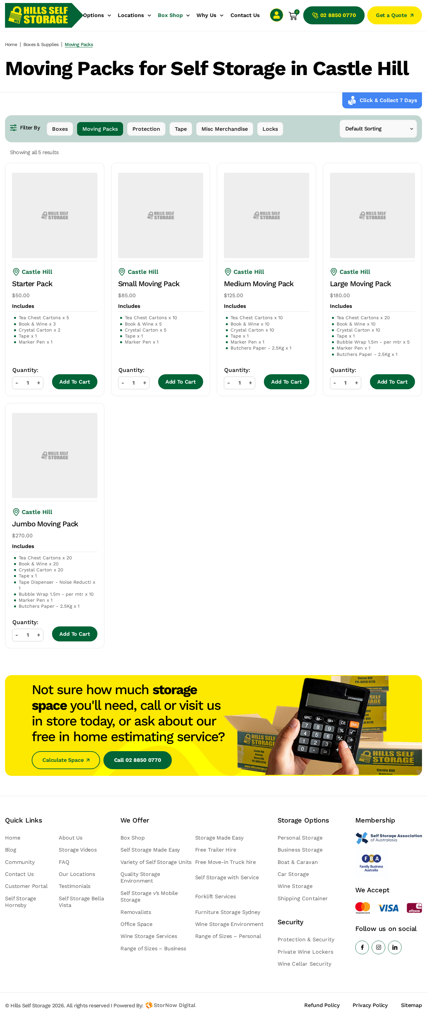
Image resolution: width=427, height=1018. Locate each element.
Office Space (136, 924)
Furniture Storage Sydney (227, 912)
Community (20, 862)
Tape (181, 129)
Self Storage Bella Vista (81, 901)
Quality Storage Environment (140, 877)
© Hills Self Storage (27, 1005)
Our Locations (77, 874)
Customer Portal (26, 886)
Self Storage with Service (227, 877)
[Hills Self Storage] (38, 15)
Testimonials (74, 886)
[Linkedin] (395, 947)
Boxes (60, 129)
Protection (146, 129)
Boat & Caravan (298, 862)
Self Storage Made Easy (150, 850)
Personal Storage (300, 838)
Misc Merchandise (224, 129)
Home (11, 44)
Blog (10, 850)
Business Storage (300, 850)
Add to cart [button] (74, 382)
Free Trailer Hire (215, 850)
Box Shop (170, 15)
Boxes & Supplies (40, 44)
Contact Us (245, 15)
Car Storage (293, 874)
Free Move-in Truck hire (225, 862)
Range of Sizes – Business (153, 948)
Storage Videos (78, 850)
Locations (131, 15)
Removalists (135, 912)
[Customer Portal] (276, 15)
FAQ (64, 862)
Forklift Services (215, 896)
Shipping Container (303, 898)
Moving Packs (100, 129)
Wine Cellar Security (304, 964)
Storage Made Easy (219, 838)
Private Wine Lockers (305, 952)
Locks (270, 129)
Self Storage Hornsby (20, 901)
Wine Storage (295, 886)
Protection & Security (306, 939)
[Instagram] (378, 947)
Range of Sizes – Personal (228, 936)
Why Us (206, 15)
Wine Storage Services (148, 936)
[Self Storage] (388, 838)
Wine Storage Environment (229, 924)
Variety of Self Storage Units (155, 862)
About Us (70, 838)
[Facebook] (362, 947)
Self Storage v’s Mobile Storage (149, 896)
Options (93, 15)
